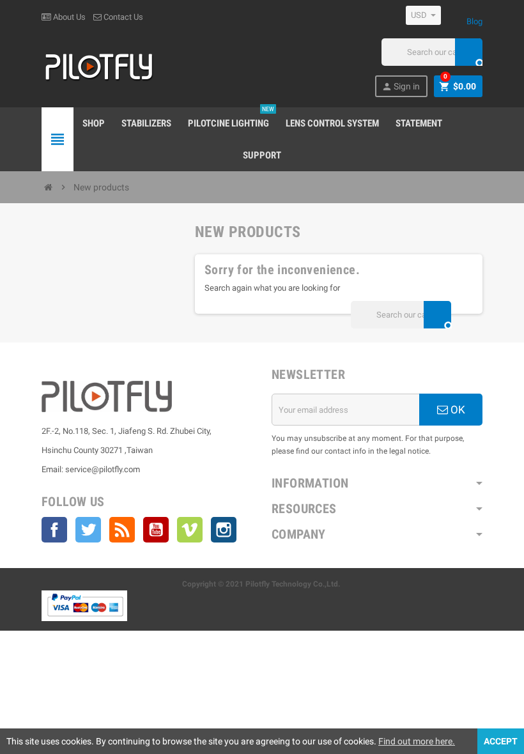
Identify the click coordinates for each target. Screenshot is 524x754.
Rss (122, 529)
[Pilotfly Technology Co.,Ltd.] (99, 67)
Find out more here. (416, 741)
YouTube (156, 529)
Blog (474, 21)
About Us (68, 17)
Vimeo (190, 529)
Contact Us (122, 17)
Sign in (400, 86)
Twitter (88, 529)
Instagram (223, 529)
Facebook (54, 529)
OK (456, 409)
